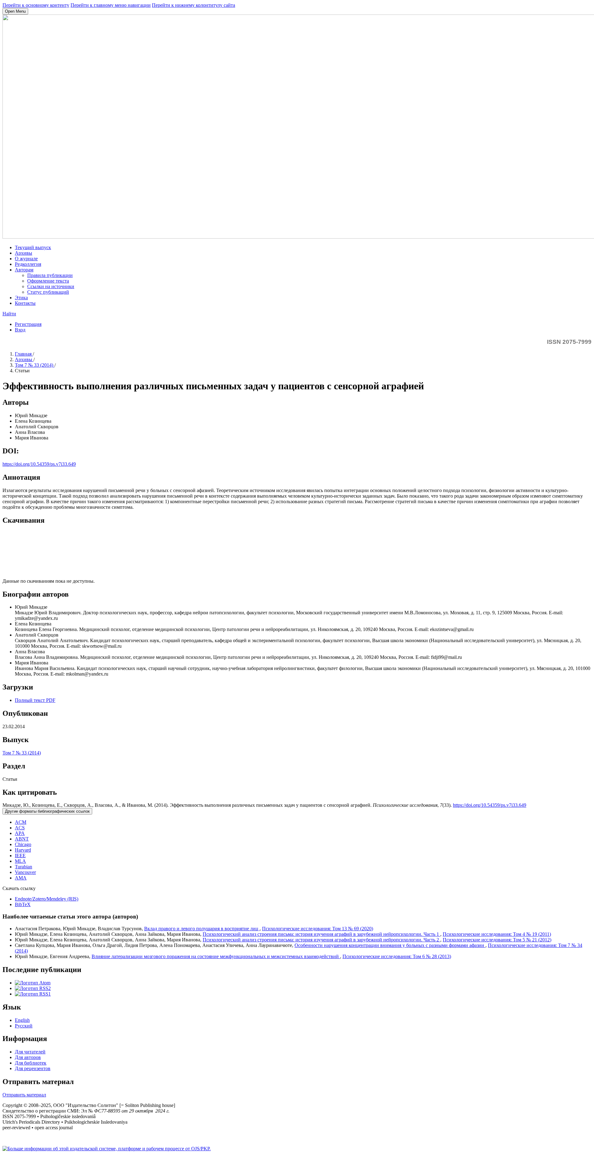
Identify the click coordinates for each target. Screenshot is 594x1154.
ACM (20, 822)
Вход (20, 329)
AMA (21, 877)
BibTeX (23, 904)
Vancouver (25, 872)
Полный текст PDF (35, 700)
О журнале (26, 258)
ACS (20, 827)
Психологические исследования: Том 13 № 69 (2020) (317, 928)
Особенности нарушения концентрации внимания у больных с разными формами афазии (390, 945)
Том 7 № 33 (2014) (34, 365)
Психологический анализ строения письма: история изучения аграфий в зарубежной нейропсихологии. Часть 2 (321, 939)
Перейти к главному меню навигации (111, 5)
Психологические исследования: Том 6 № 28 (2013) (396, 956)
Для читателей (30, 1051)
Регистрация (28, 324)
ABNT (22, 838)
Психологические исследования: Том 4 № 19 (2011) (497, 934)
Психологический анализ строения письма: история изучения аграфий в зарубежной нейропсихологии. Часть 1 (321, 934)
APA (20, 833)
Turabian (23, 866)
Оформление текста (48, 280)
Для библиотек (30, 1062)
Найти (9, 313)
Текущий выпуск (33, 247)
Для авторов (28, 1057)
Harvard (23, 850)
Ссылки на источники (50, 286)
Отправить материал (24, 1094)
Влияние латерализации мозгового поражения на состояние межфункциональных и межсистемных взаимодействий (216, 956)
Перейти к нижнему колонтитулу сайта (193, 5)
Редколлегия (28, 264)
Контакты (25, 303)
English (22, 1020)
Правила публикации (50, 275)
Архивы (23, 253)
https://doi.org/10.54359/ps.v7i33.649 (39, 464)
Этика (21, 297)
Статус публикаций (48, 292)
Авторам (24, 269)
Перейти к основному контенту (35, 5)
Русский (23, 1025)
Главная (24, 354)
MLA (20, 861)
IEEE (20, 855)
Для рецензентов (32, 1068)
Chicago (23, 844)
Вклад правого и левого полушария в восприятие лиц (202, 928)
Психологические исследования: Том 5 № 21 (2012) (497, 939)
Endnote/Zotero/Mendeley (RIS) (46, 898)
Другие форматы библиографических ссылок (47, 811)
